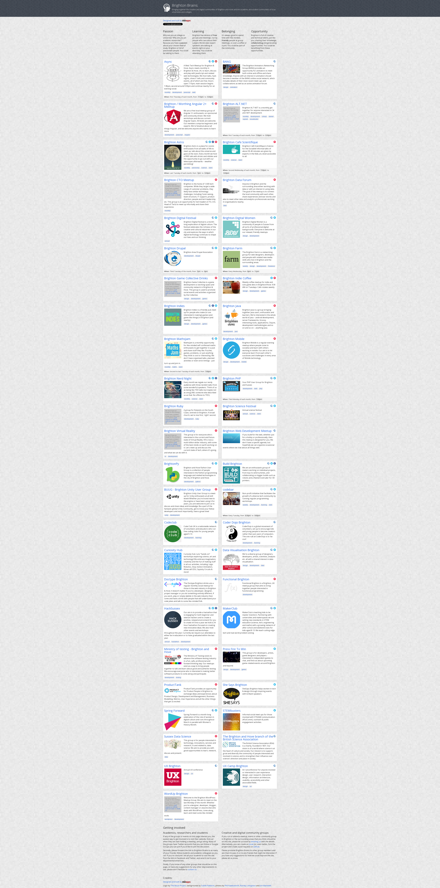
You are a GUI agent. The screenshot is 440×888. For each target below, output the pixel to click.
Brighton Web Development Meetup (247, 431)
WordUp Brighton (176, 794)
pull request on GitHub (230, 116)
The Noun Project (178, 885)
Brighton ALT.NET (235, 104)
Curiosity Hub (173, 550)
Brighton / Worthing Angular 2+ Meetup (185, 105)
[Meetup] (216, 104)
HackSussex (172, 608)
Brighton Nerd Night (178, 378)
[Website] (210, 62)
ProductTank (172, 685)
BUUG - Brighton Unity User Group (187, 490)
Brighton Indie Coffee (237, 278)
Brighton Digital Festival (180, 218)
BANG (227, 62)
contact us (192, 869)
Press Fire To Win (234, 649)
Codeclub (170, 522)
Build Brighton (232, 464)
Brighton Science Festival (239, 406)
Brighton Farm (232, 248)
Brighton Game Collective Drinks (186, 278)
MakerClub (230, 608)
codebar (228, 490)
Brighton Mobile (233, 339)
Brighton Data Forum (237, 180)
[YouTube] (216, 62)
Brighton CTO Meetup (179, 180)
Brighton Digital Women (239, 218)
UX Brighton (172, 766)
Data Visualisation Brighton (241, 550)
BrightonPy (171, 464)
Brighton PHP (232, 378)
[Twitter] (213, 62)
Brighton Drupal (175, 248)
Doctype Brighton (176, 579)
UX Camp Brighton (235, 766)
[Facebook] (213, 143)
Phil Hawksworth (232, 885)
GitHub (256, 846)
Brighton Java (232, 306)
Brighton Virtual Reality (179, 431)
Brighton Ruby (173, 406)
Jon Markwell (265, 885)
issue (251, 844)
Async (168, 62)
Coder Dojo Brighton (236, 522)
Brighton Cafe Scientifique (240, 142)
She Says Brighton (235, 685)
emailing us (256, 841)
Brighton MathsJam (177, 339)
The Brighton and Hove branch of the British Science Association (248, 737)
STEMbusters (232, 711)
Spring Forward (174, 711)
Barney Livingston (248, 885)
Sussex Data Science (177, 736)
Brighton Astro (174, 142)
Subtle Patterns (207, 885)
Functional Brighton (236, 579)
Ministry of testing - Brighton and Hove (186, 650)
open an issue (228, 119)
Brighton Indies (174, 306)
